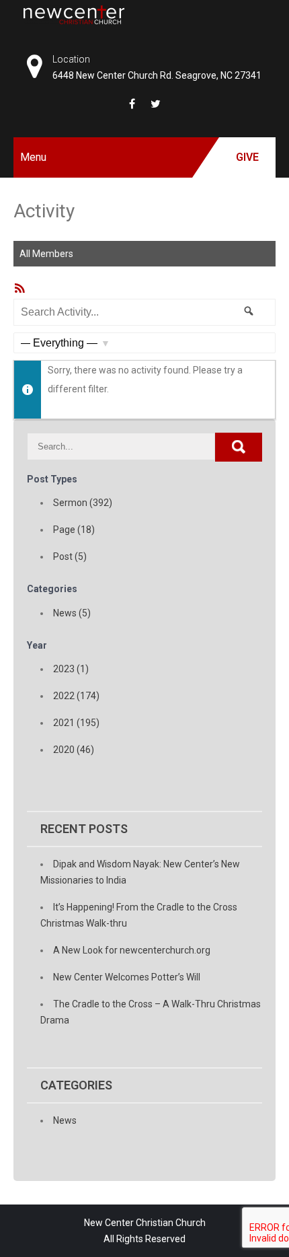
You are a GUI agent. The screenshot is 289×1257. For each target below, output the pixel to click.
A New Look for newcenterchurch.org (131, 950)
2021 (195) (76, 722)
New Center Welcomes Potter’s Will (126, 977)
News (65, 1120)
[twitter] (155, 103)
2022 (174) (76, 695)
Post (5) (70, 556)
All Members (46, 253)
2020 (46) (73, 749)
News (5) (72, 613)
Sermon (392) (82, 502)
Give (247, 157)
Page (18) (74, 529)
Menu (33, 157)
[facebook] (132, 103)
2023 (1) (71, 668)
